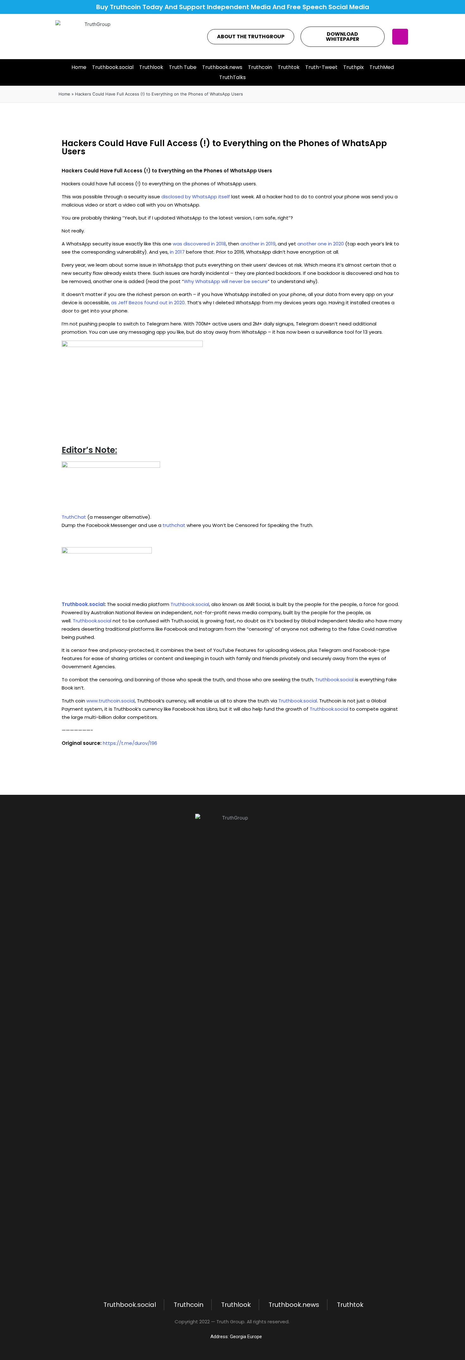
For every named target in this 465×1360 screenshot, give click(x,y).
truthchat (174, 525)
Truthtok (289, 67)
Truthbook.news (222, 67)
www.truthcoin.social (110, 700)
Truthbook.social (112, 67)
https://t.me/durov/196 (130, 743)
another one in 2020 (320, 243)
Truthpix (353, 67)
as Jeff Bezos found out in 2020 (148, 302)
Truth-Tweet (321, 67)
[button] (250, 36)
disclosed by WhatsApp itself (195, 196)
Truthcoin (260, 67)
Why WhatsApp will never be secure (226, 281)
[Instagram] (400, 37)
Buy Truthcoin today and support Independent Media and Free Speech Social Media (232, 7)
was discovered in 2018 (199, 243)
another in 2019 (258, 243)
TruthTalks (232, 77)
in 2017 (177, 252)
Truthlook (151, 67)
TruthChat (74, 517)
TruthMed (381, 67)
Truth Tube (182, 67)
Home (78, 67)
